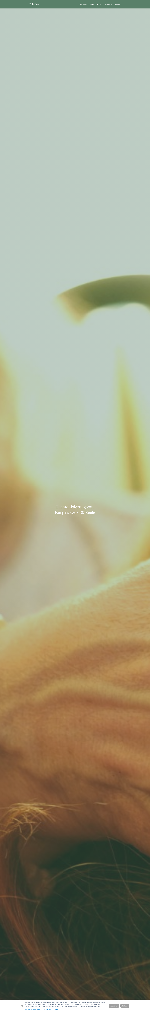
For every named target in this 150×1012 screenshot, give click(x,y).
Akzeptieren (114, 1006)
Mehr (56, 1009)
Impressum (48, 1009)
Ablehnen (124, 1006)
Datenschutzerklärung (33, 1009)
